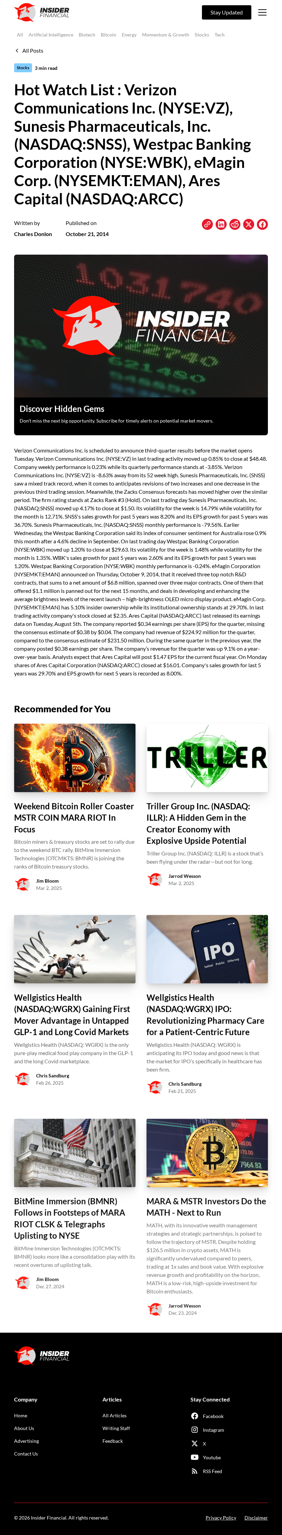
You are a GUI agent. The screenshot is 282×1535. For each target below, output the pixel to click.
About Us (24, 1428)
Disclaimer (256, 1518)
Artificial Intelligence (51, 35)
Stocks (202, 35)
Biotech (87, 35)
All (20, 35)
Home (20, 1415)
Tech (220, 35)
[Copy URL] (207, 224)
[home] (41, 12)
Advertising (26, 1441)
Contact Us (26, 1454)
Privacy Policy (221, 1518)
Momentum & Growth (165, 35)
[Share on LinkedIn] (221, 224)
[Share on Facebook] (262, 224)
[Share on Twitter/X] (248, 224)
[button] (261, 12)
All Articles (114, 1415)
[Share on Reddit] (234, 224)
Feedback (112, 1441)
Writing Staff (116, 1428)
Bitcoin (108, 35)
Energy (129, 35)
